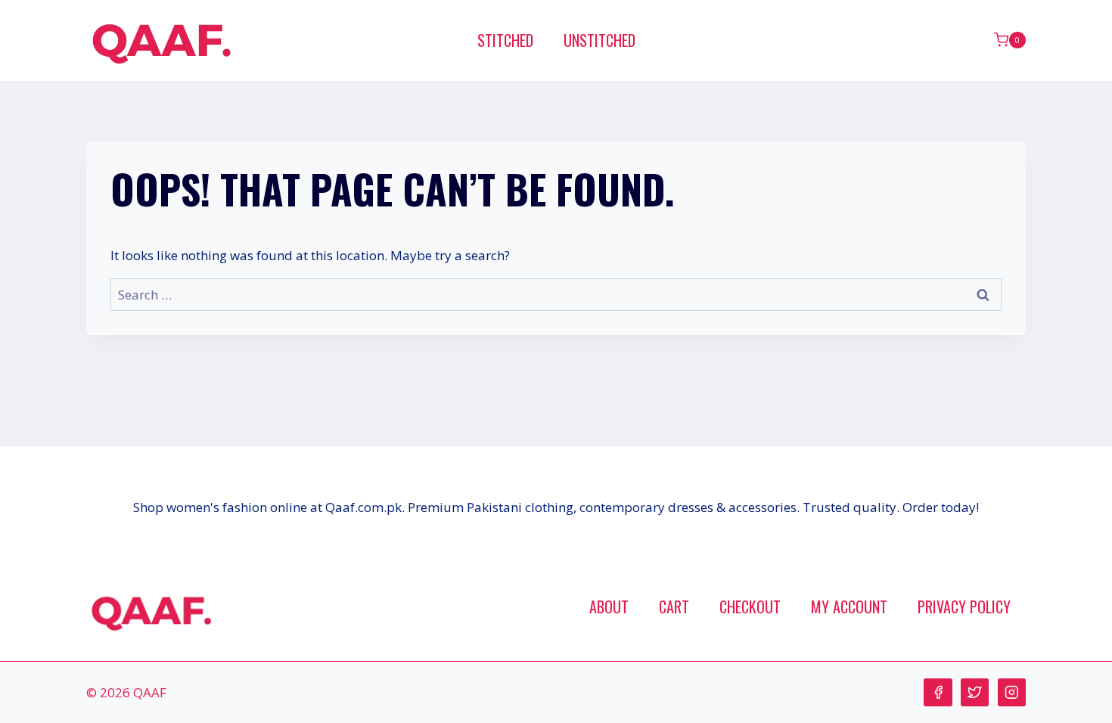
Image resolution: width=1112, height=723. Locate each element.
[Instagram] (1012, 692)
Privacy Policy (964, 606)
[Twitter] (975, 692)
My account (849, 606)
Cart (674, 606)
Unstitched (599, 40)
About (609, 606)
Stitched (505, 40)
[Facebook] (938, 692)
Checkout (750, 606)
